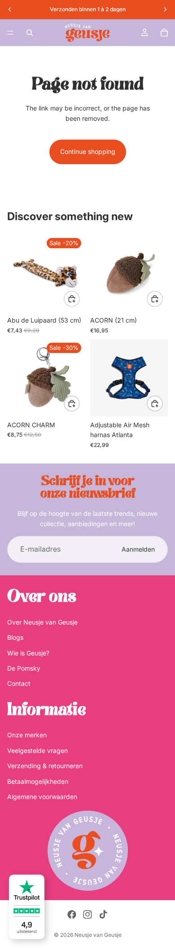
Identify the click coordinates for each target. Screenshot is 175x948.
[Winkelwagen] (164, 33)
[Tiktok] (103, 914)
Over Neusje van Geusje (42, 621)
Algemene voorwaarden (42, 796)
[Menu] (10, 32)
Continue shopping (87, 151)
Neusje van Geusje (98, 934)
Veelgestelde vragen (37, 750)
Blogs (15, 637)
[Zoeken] (29, 33)
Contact (19, 683)
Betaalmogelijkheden (37, 781)
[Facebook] (71, 914)
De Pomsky (23, 668)
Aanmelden (138, 549)
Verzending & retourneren (45, 765)
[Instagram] (87, 914)
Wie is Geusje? (28, 652)
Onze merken (27, 735)
